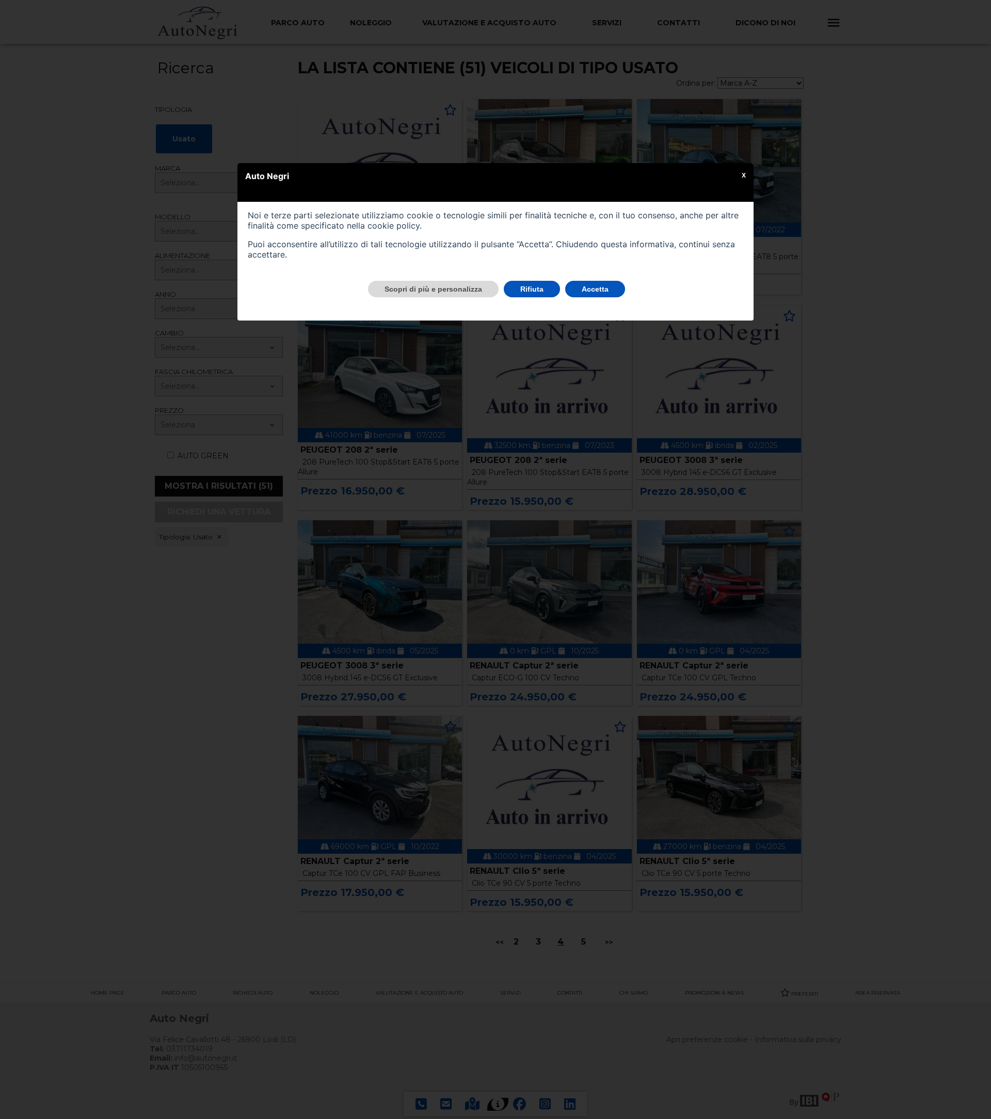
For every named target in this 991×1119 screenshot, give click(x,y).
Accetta (595, 289)
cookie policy (393, 225)
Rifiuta (532, 289)
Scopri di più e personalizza (433, 289)
